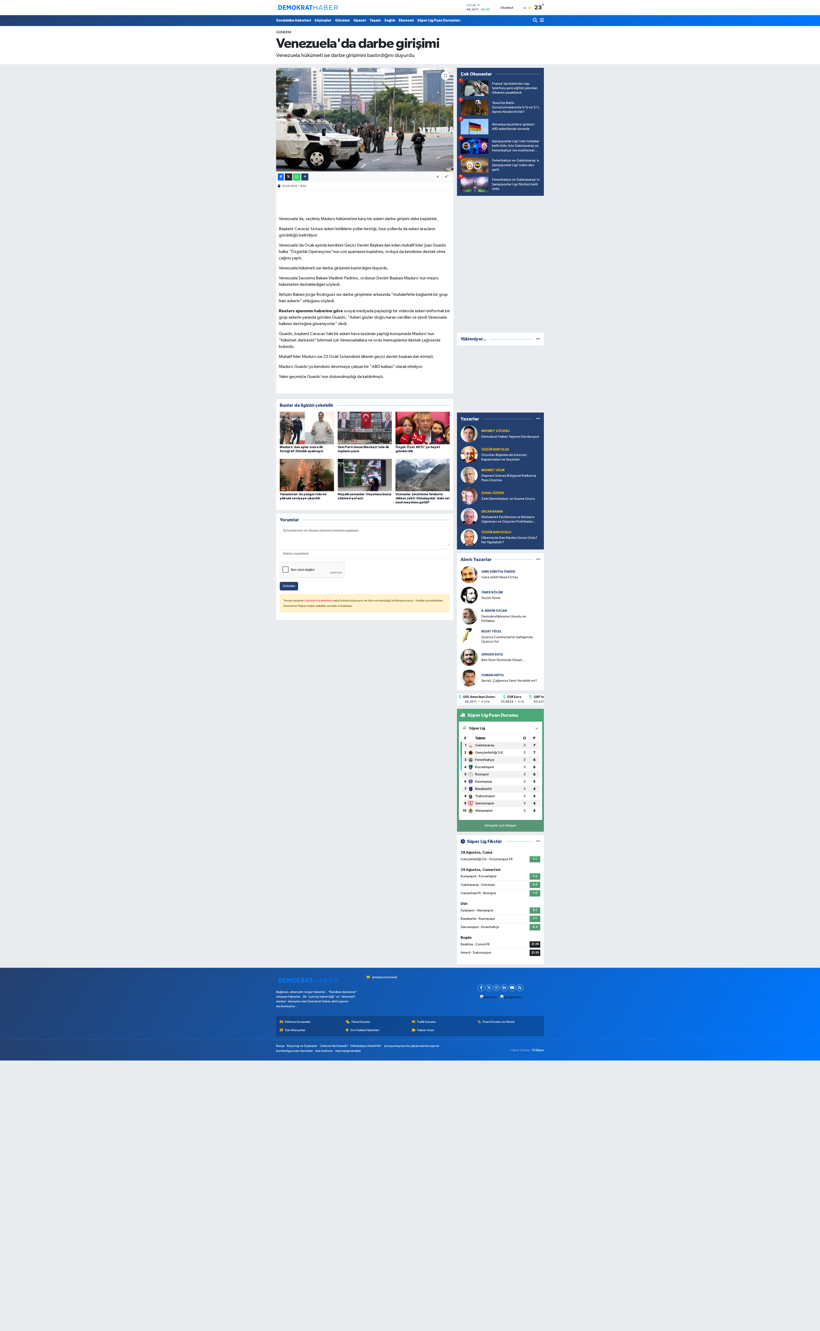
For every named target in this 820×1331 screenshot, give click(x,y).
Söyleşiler (323, 20)
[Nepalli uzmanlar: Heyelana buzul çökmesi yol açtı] (365, 475)
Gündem (342, 20)
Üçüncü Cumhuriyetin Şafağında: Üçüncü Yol (507, 639)
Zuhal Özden (492, 493)
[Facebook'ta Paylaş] (281, 176)
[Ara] (535, 20)
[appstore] (488, 997)
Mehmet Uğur (493, 470)
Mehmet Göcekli (495, 431)
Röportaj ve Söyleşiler (302, 1046)
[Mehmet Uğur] (469, 475)
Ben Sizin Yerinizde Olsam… (503, 660)
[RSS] (519, 987)
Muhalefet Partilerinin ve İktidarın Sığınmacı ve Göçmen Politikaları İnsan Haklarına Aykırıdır (507, 519)
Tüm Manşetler (295, 1030)
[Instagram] (496, 987)
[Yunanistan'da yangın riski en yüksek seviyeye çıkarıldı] (307, 475)
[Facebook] (481, 987)
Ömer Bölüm (492, 592)
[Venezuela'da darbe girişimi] (365, 120)
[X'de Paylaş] (288, 176)
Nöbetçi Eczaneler (298, 1021)
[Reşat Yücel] (469, 636)
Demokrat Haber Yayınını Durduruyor (510, 437)
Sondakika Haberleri (293, 20)
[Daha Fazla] (304, 176)
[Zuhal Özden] (469, 496)
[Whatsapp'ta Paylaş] (296, 176)
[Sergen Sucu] (469, 657)
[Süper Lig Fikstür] (538, 841)
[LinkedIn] (504, 987)
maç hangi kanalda (348, 1050)
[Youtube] (511, 987)
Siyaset (359, 20)
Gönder (289, 586)
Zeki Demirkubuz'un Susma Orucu (508, 499)
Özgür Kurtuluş (495, 449)
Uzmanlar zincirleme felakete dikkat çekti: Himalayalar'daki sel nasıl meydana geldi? (422, 498)
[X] (488, 987)
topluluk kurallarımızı (318, 600)
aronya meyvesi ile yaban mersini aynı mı (411, 1046)
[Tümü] (538, 339)
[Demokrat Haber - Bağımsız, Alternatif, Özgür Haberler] (308, 7)
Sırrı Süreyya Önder (498, 571)
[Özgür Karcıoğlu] (469, 537)
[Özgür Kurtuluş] (469, 454)
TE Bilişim (538, 1050)
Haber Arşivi (425, 1030)
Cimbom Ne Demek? (334, 1046)
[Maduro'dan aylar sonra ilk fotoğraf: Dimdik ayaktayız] (307, 428)
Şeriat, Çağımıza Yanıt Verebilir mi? (509, 681)
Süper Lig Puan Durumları (438, 20)
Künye (280, 1046)
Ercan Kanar (492, 511)
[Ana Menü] (541, 20)
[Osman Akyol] (469, 678)
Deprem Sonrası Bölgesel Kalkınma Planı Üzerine (508, 478)
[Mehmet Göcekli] (469, 434)
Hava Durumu (361, 1021)
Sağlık (389, 20)
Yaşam (375, 20)
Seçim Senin (491, 598)
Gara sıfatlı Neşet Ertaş (499, 577)
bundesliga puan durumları (294, 1050)
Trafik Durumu (426, 1021)
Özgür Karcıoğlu (496, 532)
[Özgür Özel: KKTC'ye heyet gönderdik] (422, 428)
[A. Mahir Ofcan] (469, 616)
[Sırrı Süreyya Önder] (469, 574)
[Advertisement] (501, 263)
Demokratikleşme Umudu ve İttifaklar (503, 619)
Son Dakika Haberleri (364, 1030)
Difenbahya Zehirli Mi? (366, 1046)
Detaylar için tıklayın (500, 825)
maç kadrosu (324, 1050)
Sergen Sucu (492, 654)
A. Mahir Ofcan (494, 610)
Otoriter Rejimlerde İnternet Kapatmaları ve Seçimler (504, 457)
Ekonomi (406, 20)
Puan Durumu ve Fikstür (499, 1021)
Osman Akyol (492, 675)
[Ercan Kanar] (469, 516)
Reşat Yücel (491, 631)
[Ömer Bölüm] (469, 595)
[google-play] (510, 997)
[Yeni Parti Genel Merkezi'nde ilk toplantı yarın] (365, 428)
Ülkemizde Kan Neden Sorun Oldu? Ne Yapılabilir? (509, 540)
